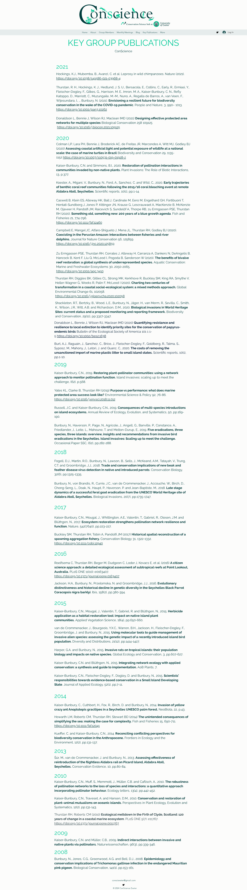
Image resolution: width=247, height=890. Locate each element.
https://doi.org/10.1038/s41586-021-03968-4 (88, 78)
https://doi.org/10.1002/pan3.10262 (81, 109)
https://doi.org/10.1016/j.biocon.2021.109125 (88, 127)
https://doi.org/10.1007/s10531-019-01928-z (94, 157)
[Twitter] (217, 32)
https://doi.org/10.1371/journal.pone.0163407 (86, 576)
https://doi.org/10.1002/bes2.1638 (81, 336)
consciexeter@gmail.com (124, 880)
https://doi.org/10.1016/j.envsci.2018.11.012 (84, 399)
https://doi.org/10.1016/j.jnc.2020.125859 (85, 243)
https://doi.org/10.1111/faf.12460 (79, 222)
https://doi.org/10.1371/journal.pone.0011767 (86, 823)
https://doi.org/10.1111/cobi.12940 (78, 543)
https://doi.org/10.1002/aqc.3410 (79, 271)
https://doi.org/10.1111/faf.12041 (77, 726)
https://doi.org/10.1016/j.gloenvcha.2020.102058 (90, 296)
